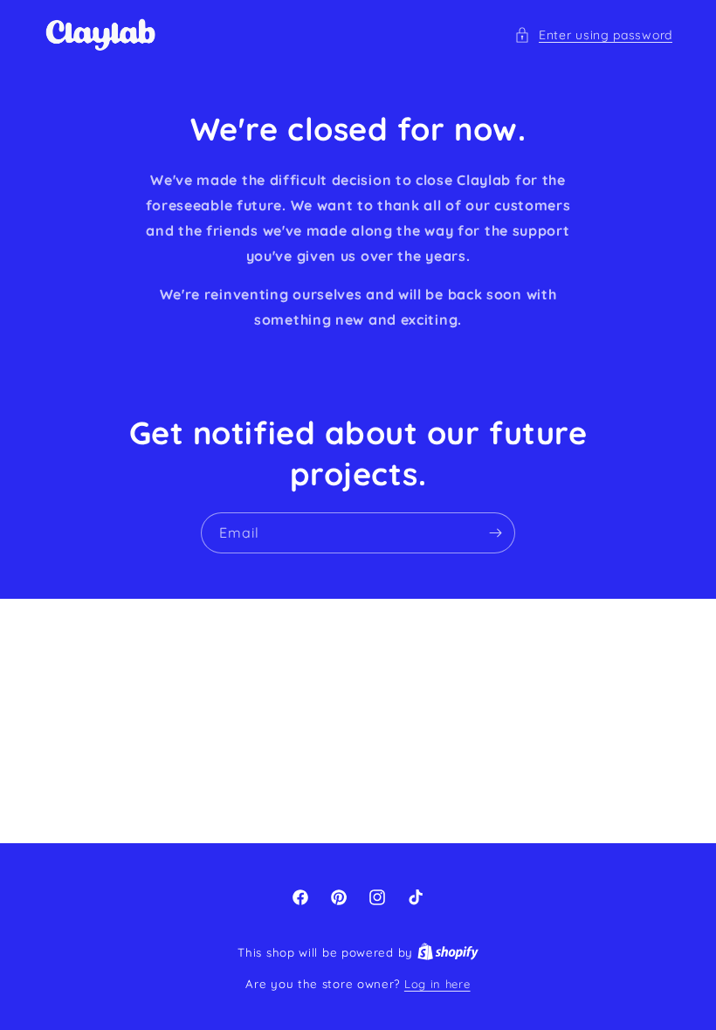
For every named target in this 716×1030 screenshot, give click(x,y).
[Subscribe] (495, 532)
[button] (593, 35)
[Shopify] (447, 952)
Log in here (437, 984)
